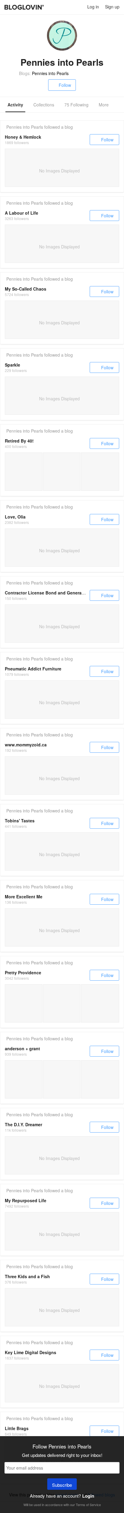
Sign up (112, 7)
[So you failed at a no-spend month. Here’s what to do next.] (23, 471)
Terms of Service (88, 1504)
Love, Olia (15, 517)
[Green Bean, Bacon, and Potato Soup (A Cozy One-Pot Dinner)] (62, 1079)
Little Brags (17, 1428)
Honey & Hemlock (23, 137)
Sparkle (12, 365)
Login (88, 1496)
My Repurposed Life (25, 1200)
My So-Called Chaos (25, 289)
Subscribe (62, 1485)
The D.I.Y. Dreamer (23, 1124)
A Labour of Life (21, 213)
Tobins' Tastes (20, 821)
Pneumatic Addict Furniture (33, 669)
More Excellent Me (23, 897)
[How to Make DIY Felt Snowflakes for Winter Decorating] (23, 1079)
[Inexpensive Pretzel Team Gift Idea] (23, 1003)
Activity (15, 105)
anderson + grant (22, 1048)
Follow (65, 85)
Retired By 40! (19, 441)
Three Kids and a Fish (27, 1276)
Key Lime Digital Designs (30, 1352)
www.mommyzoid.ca (26, 745)
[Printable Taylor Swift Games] (62, 1003)
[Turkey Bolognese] (100, 1003)
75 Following (76, 105)
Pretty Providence (23, 972)
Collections (43, 105)
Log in (93, 7)
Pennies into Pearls (50, 73)
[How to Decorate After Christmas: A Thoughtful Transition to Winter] (100, 1079)
